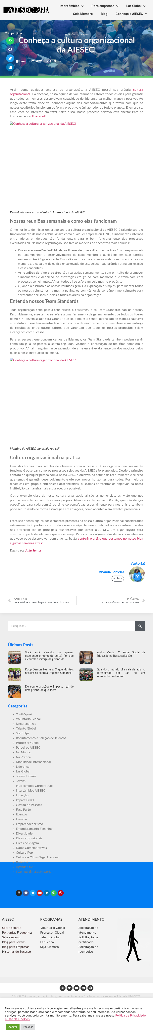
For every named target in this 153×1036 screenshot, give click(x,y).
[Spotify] (54, 893)
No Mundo (23, 752)
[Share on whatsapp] (10, 41)
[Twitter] (33, 893)
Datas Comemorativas (31, 847)
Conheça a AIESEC (129, 14)
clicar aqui (37, 116)
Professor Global (27, 742)
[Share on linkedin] (10, 67)
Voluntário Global (28, 719)
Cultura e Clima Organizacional (37, 857)
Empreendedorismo (29, 824)
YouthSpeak (24, 714)
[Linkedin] (47, 893)
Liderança (22, 766)
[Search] (140, 626)
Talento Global (26, 728)
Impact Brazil (25, 800)
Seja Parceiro (11, 937)
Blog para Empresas (15, 946)
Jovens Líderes (26, 776)
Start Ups (22, 733)
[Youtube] (40, 893)
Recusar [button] (28, 1026)
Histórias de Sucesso (17, 951)
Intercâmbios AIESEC (30, 790)
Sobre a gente (12, 927)
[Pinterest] (61, 893)
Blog (104, 14)
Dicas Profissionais (29, 838)
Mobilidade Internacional (33, 762)
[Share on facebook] (10, 50)
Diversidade (24, 833)
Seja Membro (83, 14)
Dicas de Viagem (27, 843)
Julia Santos (33, 550)
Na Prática (23, 757)
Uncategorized (26, 723)
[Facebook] (26, 893)
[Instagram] (19, 893)
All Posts (117, 578)
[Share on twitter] (10, 58)
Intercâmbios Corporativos (34, 785)
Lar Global (133, 6)
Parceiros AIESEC (28, 747)
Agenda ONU (25, 867)
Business (22, 862)
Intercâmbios (69, 6)
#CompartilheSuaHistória (33, 871)
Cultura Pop (24, 852)
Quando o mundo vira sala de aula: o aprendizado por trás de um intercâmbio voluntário (121, 673)
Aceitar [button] (12, 1026)
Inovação (22, 795)
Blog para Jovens (14, 942)
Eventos (21, 814)
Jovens (84, 34)
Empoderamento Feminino (34, 828)
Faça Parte (71, 34)
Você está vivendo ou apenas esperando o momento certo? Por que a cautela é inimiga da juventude (49, 656)
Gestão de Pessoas (29, 804)
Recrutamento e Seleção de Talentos (41, 738)
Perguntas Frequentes (17, 932)
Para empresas (102, 6)
